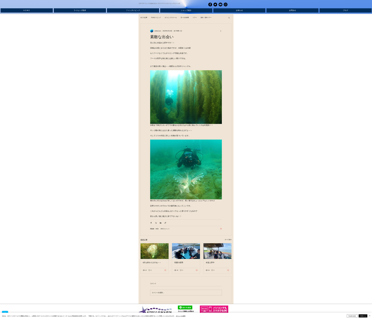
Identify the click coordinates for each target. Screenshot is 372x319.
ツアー (195, 17)
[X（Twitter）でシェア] (156, 223)
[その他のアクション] (221, 31)
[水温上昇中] (217, 251)
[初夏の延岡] (186, 251)
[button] (229, 17)
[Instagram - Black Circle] (225, 4)
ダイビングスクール (171, 17)
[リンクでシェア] (165, 223)
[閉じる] (370, 315)
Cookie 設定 (352, 316)
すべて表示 (228, 239)
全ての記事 (143, 17)
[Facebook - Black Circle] (210, 4)
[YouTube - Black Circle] (220, 4)
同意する (363, 316)
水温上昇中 (210, 262)
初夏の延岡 (178, 262)
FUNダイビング (156, 17)
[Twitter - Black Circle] (215, 4)
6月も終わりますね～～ (152, 262)
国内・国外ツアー (206, 17)
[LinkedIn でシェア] (160, 223)
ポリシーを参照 (180, 316)
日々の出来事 (185, 17)
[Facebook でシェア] (151, 223)
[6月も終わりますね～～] (155, 251)
